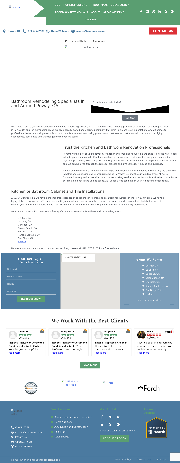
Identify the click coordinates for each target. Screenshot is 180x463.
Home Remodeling (75, 5)
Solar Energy (120, 5)
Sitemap (161, 459)
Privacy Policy (123, 459)
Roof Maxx (100, 5)
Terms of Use (143, 459)
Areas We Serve (113, 12)
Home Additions (63, 422)
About (95, 12)
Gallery (91, 19)
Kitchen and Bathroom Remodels (73, 417)
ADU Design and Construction (71, 427)
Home (56, 5)
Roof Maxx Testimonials (71, 12)
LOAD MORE (90, 365)
